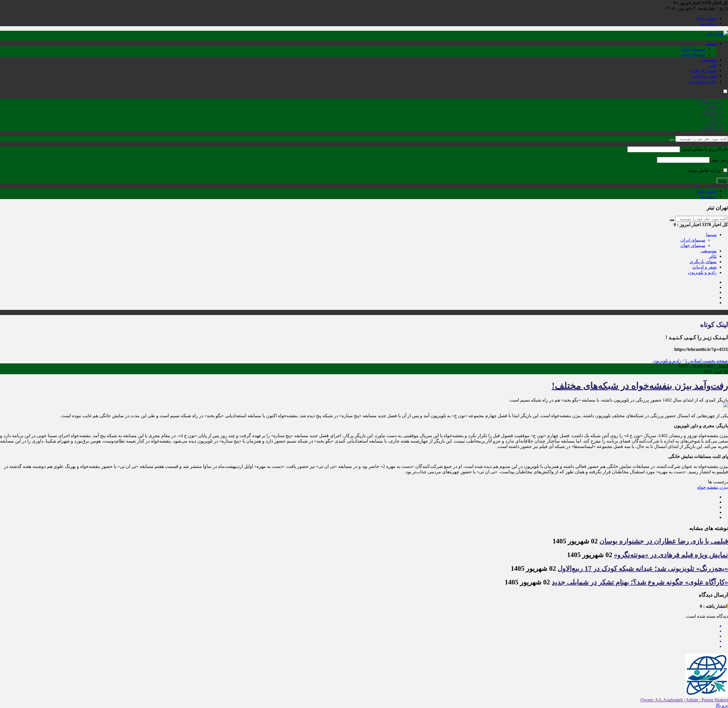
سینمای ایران (693, 48)
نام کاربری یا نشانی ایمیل (704, 149)
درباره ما (708, 23)
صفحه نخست (715, 360)
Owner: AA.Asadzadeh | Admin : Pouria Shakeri (684, 699)
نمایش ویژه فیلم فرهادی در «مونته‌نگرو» (671, 554)
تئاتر (713, 65)
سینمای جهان (692, 54)
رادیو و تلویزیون (702, 81)
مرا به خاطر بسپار (704, 170)
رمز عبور (719, 159)
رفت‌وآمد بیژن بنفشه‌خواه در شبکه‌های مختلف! (640, 385)
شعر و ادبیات (704, 75)
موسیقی (709, 59)
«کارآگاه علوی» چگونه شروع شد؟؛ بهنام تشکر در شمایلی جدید (640, 582)
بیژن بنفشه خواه (712, 487)
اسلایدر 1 (693, 360)
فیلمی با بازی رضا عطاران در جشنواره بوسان (663, 541)
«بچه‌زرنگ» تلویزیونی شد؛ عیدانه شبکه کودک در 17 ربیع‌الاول (643, 568)
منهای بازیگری (703, 70)
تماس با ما (707, 18)
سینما (711, 43)
